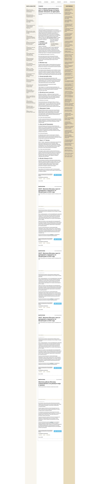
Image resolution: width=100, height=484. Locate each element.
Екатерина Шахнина (59, 186)
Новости (40, 178)
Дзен (44, 178)
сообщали (51, 234)
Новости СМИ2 (40, 245)
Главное (40, 6)
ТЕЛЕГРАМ (48, 178)
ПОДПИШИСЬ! (58, 239)
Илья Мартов (60, 379)
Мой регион (41, 186)
